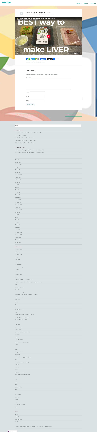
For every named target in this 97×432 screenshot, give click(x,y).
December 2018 (18, 232)
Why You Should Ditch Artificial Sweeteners (25, 137)
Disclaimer (41, 426)
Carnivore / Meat (45, 14)
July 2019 (17, 214)
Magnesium (17, 354)
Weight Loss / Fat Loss (20, 404)
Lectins (16, 347)
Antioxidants (18, 252)
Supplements (18, 394)
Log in (16, 414)
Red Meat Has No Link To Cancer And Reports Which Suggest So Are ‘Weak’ (25, 115)
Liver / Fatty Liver (19, 352)
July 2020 (17, 184)
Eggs (16, 304)
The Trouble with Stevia (20, 135)
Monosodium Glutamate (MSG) (22, 362)
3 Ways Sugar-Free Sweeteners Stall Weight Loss (25, 140)
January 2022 (18, 162)
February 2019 (18, 227)
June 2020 (17, 187)
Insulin (16, 337)
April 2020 (17, 192)
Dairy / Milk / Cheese (19, 287)
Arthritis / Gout (18, 254)
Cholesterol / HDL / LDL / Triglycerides (24, 279)
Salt (16, 382)
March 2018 (17, 239)
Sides (16, 384)
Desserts (17, 289)
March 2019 (17, 224)
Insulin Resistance (19, 339)
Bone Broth (17, 262)
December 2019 (18, 202)
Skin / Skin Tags (18, 387)
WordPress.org (18, 421)
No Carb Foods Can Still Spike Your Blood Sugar (25, 142)
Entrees (16, 307)
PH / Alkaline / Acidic (19, 372)
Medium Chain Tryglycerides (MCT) (23, 357)
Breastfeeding (18, 264)
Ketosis (16, 344)
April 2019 (17, 222)
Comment (28, 77)
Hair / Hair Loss (18, 329)
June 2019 (17, 217)
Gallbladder (17, 324)
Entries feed (17, 416)
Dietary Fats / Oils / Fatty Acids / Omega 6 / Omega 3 (26, 294)
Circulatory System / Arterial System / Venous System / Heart (28, 282)
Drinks (16, 302)
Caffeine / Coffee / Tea (20, 267)
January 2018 (18, 242)
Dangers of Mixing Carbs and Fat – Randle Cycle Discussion (28, 132)
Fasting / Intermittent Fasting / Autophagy (24, 314)
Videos (52, 14)
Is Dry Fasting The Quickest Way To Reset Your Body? (32, 150)
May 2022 (17, 159)
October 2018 (18, 237)
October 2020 (18, 177)
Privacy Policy (48, 426)
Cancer (16, 272)
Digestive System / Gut (20, 297)
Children (17, 277)
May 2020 (17, 189)
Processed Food (18, 377)
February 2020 (18, 197)
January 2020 (18, 199)
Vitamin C (17, 402)
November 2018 (18, 234)
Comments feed (18, 419)
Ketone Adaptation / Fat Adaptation (23, 342)
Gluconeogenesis (19, 327)
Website (28, 100)
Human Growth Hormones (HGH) (22, 332)
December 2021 (18, 164)
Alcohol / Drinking (19, 249)
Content (79, 3)
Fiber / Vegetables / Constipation (22, 317)
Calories (17, 269)
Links (85, 3)
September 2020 (18, 179)
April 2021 (17, 167)
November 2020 (18, 174)
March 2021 (17, 169)
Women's (17, 407)
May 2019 (17, 219)
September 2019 (18, 209)
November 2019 (18, 204)
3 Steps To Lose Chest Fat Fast (73, 114)
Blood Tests (17, 259)
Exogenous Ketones (19, 309)
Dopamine (17, 299)
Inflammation (18, 334)
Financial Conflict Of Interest (21, 319)
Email (27, 96)
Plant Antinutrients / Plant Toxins (22, 374)
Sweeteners (17, 397)
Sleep (16, 389)
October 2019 (18, 207)
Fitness (16, 322)
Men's (16, 359)
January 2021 (17, 172)
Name (27, 92)
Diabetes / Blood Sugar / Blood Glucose (23, 292)
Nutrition (17, 364)
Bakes (16, 257)
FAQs (16, 312)
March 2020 (17, 194)
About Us (93, 3)
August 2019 (17, 212)
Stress (16, 392)
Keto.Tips (6, 2)
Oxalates (17, 367)
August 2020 (17, 182)
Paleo (16, 369)
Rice (16, 379)
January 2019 (17, 229)
